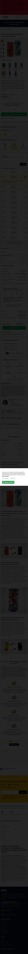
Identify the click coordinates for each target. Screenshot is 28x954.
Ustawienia (13, 478)
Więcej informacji (5, 476)
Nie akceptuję (5, 478)
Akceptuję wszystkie (8, 482)
